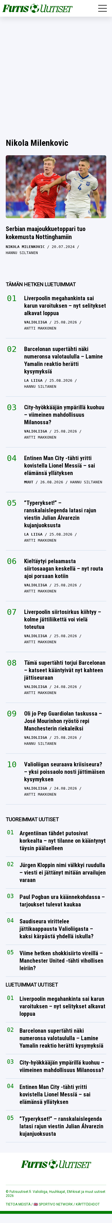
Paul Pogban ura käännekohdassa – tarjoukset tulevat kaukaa (62, 901)
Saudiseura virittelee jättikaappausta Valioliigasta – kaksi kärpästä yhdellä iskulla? (57, 929)
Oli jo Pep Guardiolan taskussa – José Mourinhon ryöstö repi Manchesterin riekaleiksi (63, 721)
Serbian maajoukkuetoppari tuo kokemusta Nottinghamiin (46, 233)
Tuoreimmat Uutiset (32, 819)
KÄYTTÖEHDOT (88, 1204)
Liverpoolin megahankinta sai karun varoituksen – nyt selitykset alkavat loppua (65, 306)
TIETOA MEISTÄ (18, 1204)
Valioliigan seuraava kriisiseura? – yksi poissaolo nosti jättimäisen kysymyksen (64, 772)
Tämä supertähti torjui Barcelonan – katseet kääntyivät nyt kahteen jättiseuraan (64, 670)
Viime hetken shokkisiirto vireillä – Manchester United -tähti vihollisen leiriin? (61, 961)
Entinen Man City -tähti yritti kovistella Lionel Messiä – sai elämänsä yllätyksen (59, 465)
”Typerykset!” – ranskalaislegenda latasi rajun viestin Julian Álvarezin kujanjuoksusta (60, 514)
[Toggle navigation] (102, 8)
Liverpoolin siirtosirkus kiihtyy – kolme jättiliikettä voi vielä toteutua (62, 619)
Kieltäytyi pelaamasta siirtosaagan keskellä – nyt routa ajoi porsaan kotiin (63, 568)
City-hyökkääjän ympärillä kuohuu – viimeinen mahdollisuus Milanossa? (64, 415)
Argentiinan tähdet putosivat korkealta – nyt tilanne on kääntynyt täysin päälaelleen (63, 841)
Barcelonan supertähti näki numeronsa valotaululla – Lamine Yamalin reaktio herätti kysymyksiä (63, 360)
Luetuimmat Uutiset (32, 985)
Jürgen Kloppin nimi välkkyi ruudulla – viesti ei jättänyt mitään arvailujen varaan (63, 873)
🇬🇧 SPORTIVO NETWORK (53, 1204)
